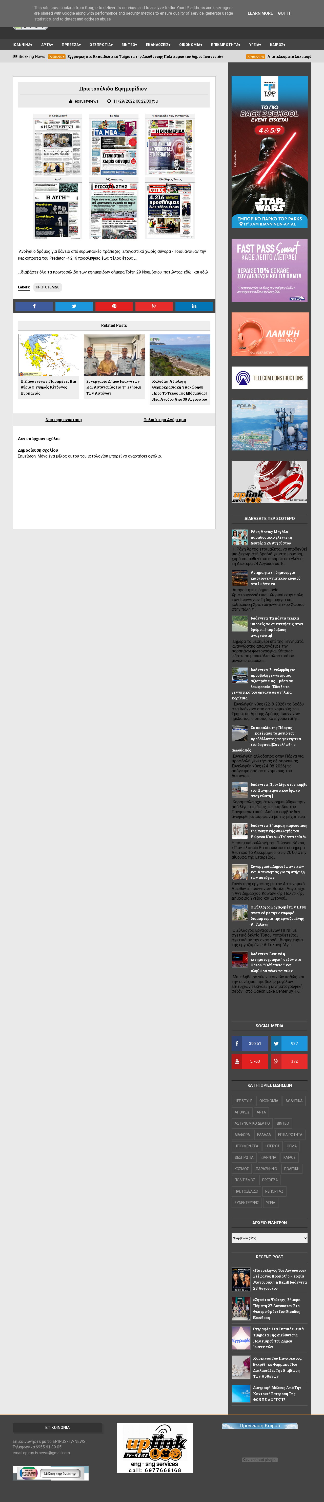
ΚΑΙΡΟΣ (277, 45)
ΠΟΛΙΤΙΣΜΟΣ (245, 1180)
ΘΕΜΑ (292, 1146)
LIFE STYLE (243, 1101)
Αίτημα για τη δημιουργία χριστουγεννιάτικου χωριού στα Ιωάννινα (275, 578)
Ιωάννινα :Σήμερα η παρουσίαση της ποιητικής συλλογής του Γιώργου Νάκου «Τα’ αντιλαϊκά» (279, 831)
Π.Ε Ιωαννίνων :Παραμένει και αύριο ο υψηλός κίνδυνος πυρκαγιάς (48, 387)
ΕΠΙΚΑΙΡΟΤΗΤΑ (224, 45)
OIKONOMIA (268, 1101)
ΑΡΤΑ (46, 45)
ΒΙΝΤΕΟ (128, 45)
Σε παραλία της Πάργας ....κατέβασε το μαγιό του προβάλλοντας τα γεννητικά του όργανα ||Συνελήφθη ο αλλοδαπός (266, 739)
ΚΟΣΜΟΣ (242, 1169)
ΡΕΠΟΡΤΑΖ (274, 1191)
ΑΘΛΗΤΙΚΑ (294, 1101)
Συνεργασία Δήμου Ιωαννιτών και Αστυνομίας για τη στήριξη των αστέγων (113, 387)
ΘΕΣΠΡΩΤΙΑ (100, 45)
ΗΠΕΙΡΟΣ (273, 1146)
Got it (284, 13)
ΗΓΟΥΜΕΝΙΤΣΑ (246, 1146)
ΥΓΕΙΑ (254, 45)
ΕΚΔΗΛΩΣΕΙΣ (157, 45)
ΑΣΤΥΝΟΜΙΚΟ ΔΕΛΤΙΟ (252, 1123)
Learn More (260, 13)
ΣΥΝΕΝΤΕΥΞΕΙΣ (247, 1203)
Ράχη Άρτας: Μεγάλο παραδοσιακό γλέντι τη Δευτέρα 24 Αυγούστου (271, 537)
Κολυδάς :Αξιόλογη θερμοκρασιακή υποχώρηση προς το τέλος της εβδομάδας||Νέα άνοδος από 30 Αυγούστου (179, 390)
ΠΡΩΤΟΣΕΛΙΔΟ (47, 287)
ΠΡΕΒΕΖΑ (70, 45)
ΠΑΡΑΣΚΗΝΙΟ (266, 1169)
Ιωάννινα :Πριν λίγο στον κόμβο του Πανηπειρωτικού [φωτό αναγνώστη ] (279, 790)
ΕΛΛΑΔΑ (264, 1135)
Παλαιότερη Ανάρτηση (165, 419)
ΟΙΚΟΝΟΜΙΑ (189, 45)
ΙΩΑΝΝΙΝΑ (21, 45)
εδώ (187, 272)
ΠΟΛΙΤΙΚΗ (291, 1169)
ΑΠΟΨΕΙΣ (242, 1112)
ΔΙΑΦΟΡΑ (242, 1135)
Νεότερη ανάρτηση (64, 419)
